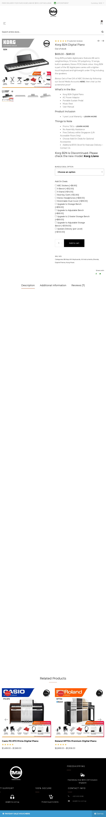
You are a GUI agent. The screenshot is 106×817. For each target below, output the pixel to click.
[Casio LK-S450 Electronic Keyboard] (102, 40)
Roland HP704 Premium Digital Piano (75, 741)
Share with (100, 270)
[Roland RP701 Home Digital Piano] (99, 40)
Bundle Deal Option (64, 167)
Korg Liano (91, 156)
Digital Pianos (60, 262)
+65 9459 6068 (78, 796)
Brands (96, 259)
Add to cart (74, 243)
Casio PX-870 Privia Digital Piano (20, 741)
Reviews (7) (78, 285)
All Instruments (87, 259)
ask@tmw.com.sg (79, 801)
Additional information (53, 285)
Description (28, 285)
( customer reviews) (74, 41)
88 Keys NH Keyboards (72, 259)
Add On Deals (61, 181)
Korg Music (70, 262)
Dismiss (99, 813)
